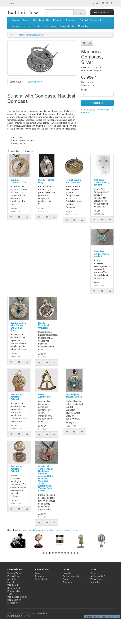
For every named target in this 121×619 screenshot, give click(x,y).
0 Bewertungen (103, 109)
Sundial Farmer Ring (46, 181)
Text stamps (50, 25)
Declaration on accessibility (14, 601)
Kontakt (38, 573)
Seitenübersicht (42, 579)
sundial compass (37, 530)
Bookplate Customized (90, 20)
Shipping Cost (112, 616)
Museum (57, 20)
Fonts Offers (13, 576)
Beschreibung (16, 81)
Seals (37, 25)
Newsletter (95, 582)
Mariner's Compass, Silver (31, 34)
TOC (9, 593)
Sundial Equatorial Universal (43, 325)
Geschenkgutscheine (72, 576)
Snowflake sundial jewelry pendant (101, 254)
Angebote (67, 582)
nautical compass (54, 530)
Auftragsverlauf (97, 576)
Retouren (39, 576)
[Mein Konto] (98, 2)
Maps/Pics (83, 25)
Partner (66, 579)
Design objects (67, 25)
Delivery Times (14, 573)
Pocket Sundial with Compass (73, 181)
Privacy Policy (13, 590)
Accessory (70, 20)
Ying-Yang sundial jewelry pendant (101, 182)
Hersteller (67, 573)
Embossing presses (21, 25)
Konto (93, 573)
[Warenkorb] (107, 2)
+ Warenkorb (97, 102)
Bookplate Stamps (20, 20)
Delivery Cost (13, 587)
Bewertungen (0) (35, 81)
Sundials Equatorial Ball (18, 181)
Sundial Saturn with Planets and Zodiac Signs (18, 326)
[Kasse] (111, 2)
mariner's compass (72, 530)
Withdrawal (12, 584)
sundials (24, 530)
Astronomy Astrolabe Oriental (16, 397)
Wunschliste (96, 579)
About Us (11, 579)
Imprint (10, 582)
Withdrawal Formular (17, 596)
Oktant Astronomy (44, 395)
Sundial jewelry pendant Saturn (74, 395)
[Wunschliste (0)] (103, 2)
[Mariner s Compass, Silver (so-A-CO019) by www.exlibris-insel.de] (42, 58)
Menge (84, 89)
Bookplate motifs (41, 20)
